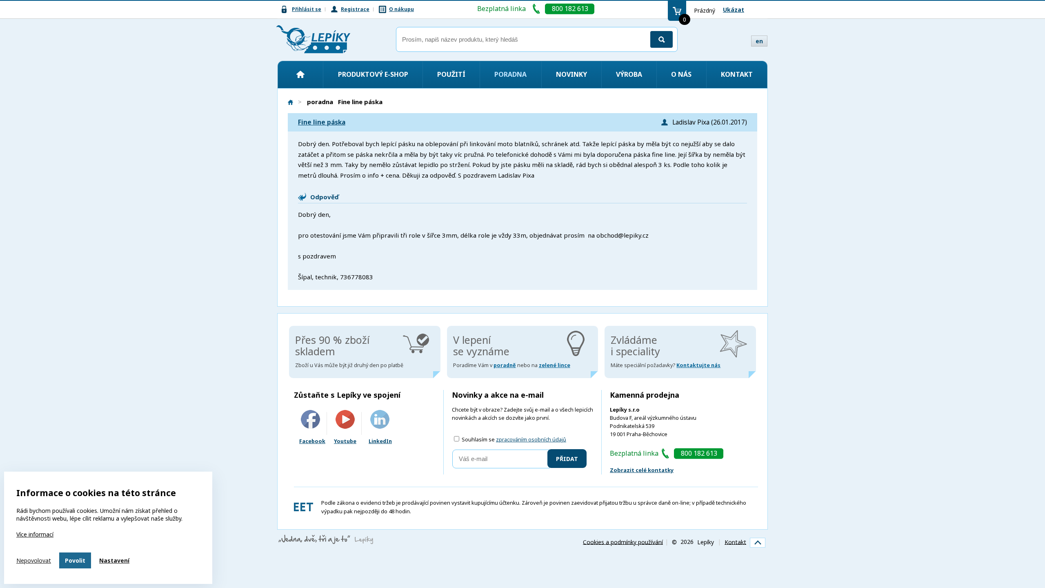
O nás (681, 74)
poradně (505, 365)
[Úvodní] (300, 74)
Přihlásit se (306, 9)
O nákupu (401, 9)
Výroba (629, 74)
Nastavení (114, 560)
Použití (451, 74)
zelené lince (554, 365)
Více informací (34, 534)
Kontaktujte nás (698, 365)
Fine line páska (321, 122)
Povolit (75, 560)
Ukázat (733, 9)
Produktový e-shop (373, 74)
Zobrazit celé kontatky (642, 470)
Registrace (355, 9)
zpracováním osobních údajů (531, 439)
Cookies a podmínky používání (623, 542)
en (759, 41)
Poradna (510, 74)
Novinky (571, 74)
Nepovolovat (33, 560)
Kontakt (737, 74)
